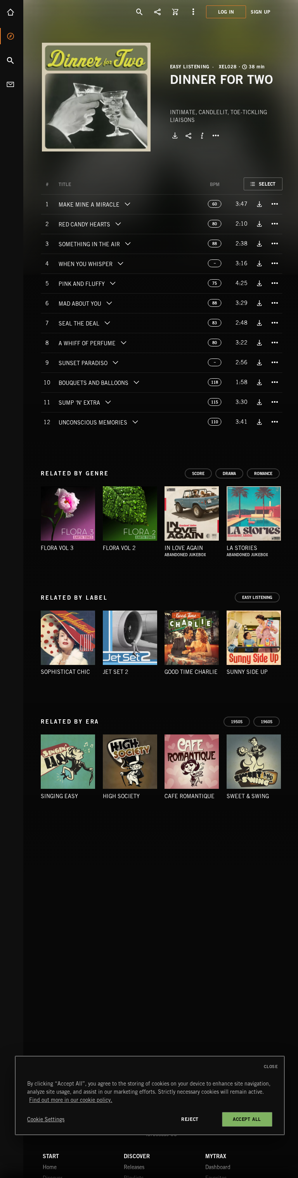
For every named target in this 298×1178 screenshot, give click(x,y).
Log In (226, 12)
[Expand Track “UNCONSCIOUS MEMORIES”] (135, 422)
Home (11, 12)
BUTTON (216, 135)
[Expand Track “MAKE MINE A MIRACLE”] (127, 204)
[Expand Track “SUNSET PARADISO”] (115, 362)
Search (11, 60)
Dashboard (217, 1167)
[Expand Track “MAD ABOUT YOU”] (109, 303)
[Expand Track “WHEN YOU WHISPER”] (120, 263)
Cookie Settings (45, 1119)
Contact (11, 84)
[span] (89, 205)
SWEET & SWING (248, 796)
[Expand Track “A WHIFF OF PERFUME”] (123, 342)
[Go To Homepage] (65, 12)
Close (271, 1066)
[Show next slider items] (288, 517)
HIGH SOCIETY (121, 796)
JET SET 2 (115, 672)
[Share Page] (157, 11)
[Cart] (175, 11)
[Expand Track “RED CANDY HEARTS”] (118, 223)
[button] (96, 97)
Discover (11, 36)
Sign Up (260, 12)
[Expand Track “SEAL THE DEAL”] (107, 323)
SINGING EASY (59, 796)
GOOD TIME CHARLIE (191, 672)
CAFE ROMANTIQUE (190, 796)
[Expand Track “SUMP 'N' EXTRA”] (108, 402)
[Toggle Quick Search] (140, 11)
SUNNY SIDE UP (247, 672)
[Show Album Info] (202, 135)
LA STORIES (242, 548)
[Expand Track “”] (79, 184)
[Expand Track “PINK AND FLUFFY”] (112, 283)
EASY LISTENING (190, 67)
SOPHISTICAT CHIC (65, 672)
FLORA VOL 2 (119, 548)
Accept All (247, 1119)
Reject (190, 1119)
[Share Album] (188, 135)
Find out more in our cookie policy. (70, 1100)
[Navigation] (193, 11)
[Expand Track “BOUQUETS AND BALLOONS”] (136, 382)
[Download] (175, 135)
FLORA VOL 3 (57, 548)
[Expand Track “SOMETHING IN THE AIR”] (127, 243)
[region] (149, 1095)
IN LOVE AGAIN (184, 548)
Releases (134, 1167)
